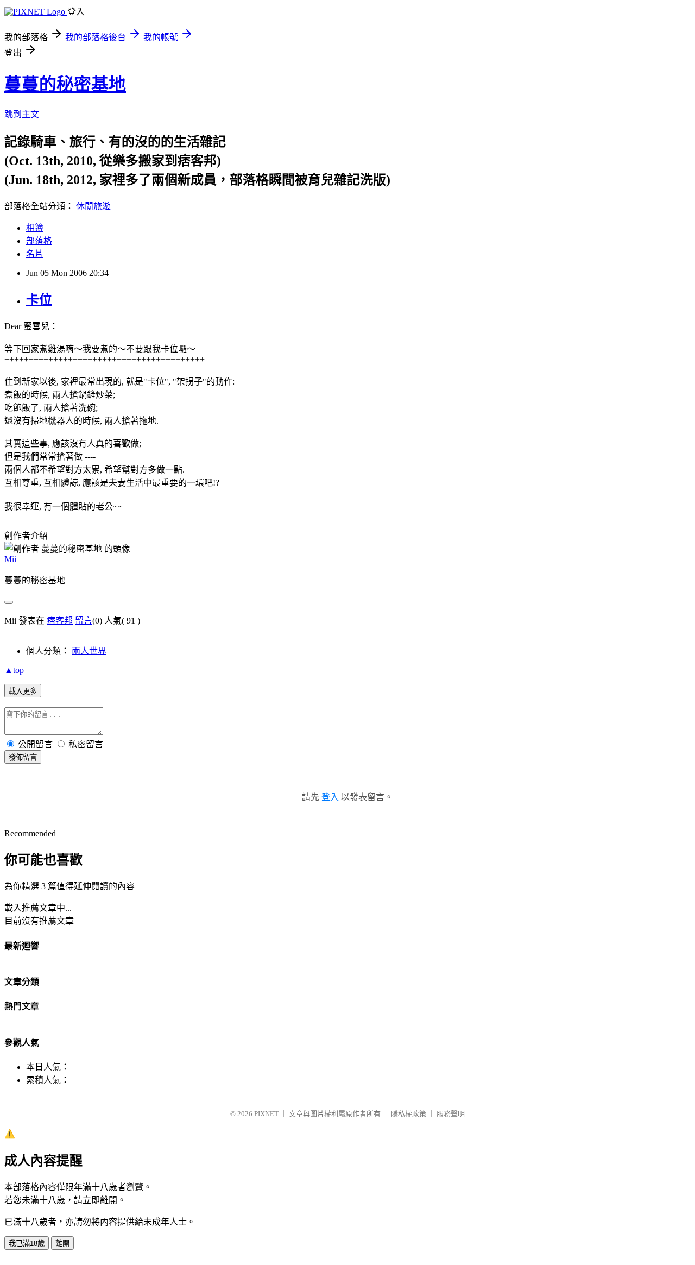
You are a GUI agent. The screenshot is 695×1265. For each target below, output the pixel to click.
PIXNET (266, 1114)
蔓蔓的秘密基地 (65, 84)
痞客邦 (60, 620)
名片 (34, 254)
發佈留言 (23, 757)
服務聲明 (451, 1114)
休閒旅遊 (93, 206)
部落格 (39, 241)
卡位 (39, 300)
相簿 (34, 227)
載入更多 (23, 691)
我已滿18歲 (27, 1243)
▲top (14, 670)
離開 (62, 1243)
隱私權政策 (408, 1114)
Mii (10, 559)
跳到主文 (21, 114)
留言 (83, 620)
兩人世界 (89, 651)
